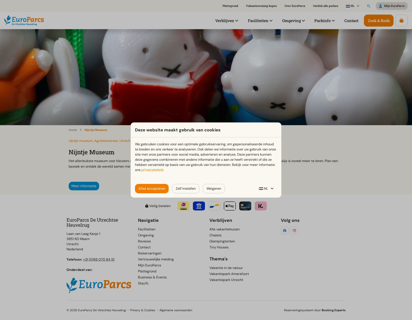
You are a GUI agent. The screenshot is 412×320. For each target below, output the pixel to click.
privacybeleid (152, 170)
